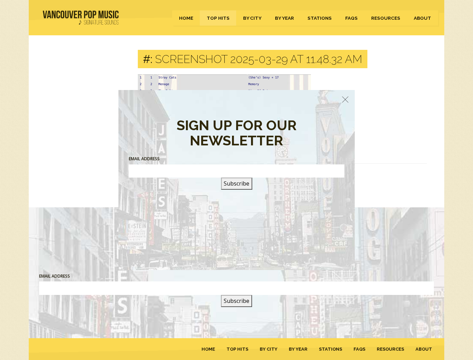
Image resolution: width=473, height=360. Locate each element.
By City (252, 18)
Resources (385, 18)
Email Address (54, 276)
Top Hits (218, 18)
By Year (284, 18)
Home (186, 18)
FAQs (351, 18)
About (422, 18)
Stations (319, 18)
